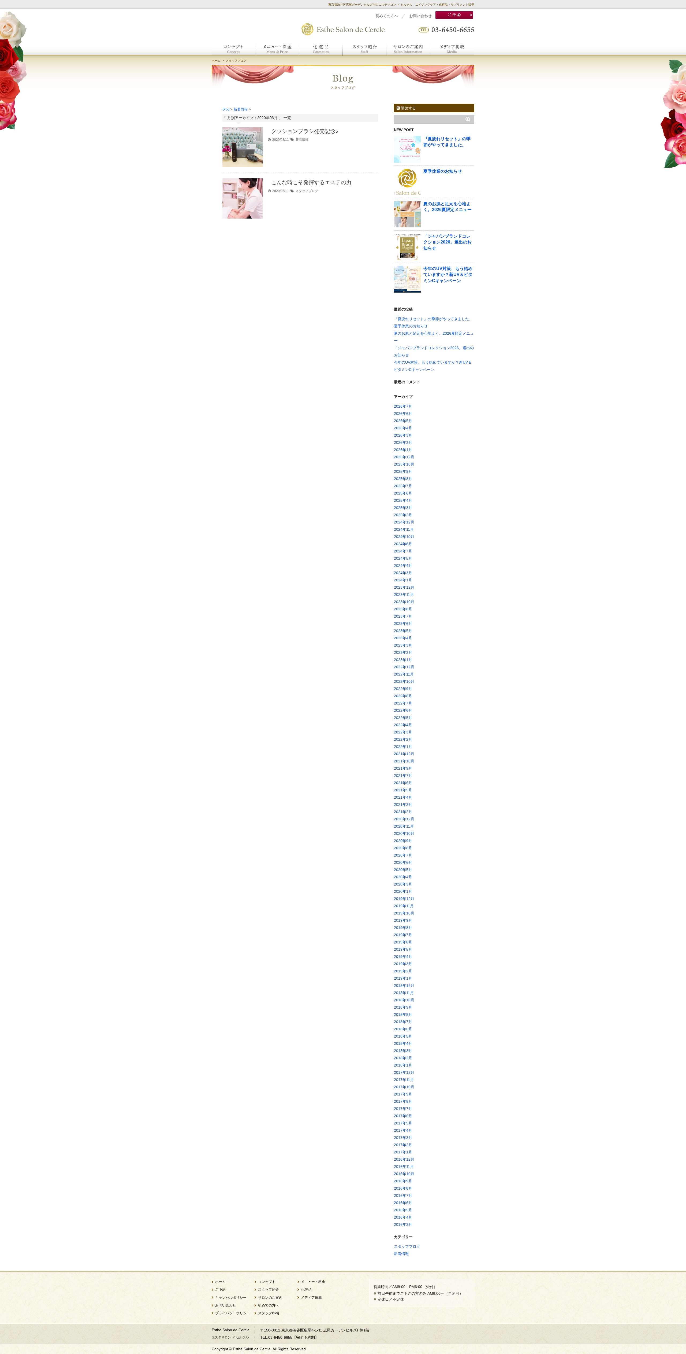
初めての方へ (386, 16)
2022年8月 (403, 696)
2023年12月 (404, 587)
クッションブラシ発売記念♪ (304, 131)
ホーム (216, 60)
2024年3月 (403, 573)
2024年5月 (403, 558)
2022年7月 (403, 703)
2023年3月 (403, 645)
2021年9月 (403, 768)
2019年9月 (403, 920)
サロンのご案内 (270, 1298)
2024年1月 (403, 580)
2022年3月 (403, 732)
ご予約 (220, 1290)
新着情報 (302, 140)
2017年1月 (403, 1152)
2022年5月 (403, 717)
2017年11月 (404, 1080)
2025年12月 (404, 457)
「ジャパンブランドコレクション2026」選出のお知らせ (447, 242)
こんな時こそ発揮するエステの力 (311, 182)
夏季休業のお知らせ (442, 171)
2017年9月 (403, 1094)
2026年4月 (403, 428)
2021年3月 (403, 804)
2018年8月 (403, 1014)
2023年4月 (403, 638)
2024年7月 (403, 551)
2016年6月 (403, 1203)
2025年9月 (403, 471)
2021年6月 (403, 783)
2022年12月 (404, 667)
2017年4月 (403, 1130)
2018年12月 (404, 985)
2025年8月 (403, 479)
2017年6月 (403, 1116)
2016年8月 (403, 1188)
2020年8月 (403, 848)
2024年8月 (403, 544)
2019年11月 (404, 906)
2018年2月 (403, 1058)
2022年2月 (403, 739)
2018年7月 (403, 1022)
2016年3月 (403, 1224)
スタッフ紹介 (268, 1290)
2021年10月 (404, 761)
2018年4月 (403, 1043)
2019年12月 (404, 898)
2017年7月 (403, 1108)
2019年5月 (403, 949)
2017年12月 (404, 1072)
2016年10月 (404, 1174)
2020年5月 (403, 870)
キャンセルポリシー (231, 1298)
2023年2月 (403, 652)
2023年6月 (403, 623)
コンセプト (266, 1282)
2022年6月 (403, 710)
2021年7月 (403, 775)
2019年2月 (403, 971)
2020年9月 (403, 841)
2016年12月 (404, 1159)
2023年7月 (403, 616)
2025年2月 (403, 515)
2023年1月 (403, 660)
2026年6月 (403, 413)
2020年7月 (403, 855)
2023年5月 (403, 631)
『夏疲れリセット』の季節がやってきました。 (433, 319)
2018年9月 (403, 1007)
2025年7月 (403, 486)
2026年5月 (403, 421)
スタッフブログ (307, 191)
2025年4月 (403, 500)
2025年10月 (404, 464)
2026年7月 (403, 406)
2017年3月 (403, 1137)
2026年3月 (403, 435)
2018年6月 (403, 1029)
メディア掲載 (311, 1298)
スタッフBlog (268, 1313)
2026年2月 (403, 442)
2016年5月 (403, 1210)
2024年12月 (404, 522)
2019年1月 (403, 978)
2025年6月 (403, 493)
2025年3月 (403, 508)
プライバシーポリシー (232, 1313)
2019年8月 (403, 927)
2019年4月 (403, 956)
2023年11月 (404, 594)
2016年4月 (403, 1217)
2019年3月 (403, 964)
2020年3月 (403, 884)
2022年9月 (403, 689)
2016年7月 (403, 1195)
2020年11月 (404, 826)
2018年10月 (404, 1000)
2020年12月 (404, 819)
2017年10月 (404, 1087)
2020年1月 (403, 891)
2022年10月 (404, 681)
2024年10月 (404, 536)
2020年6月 (403, 862)
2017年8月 (403, 1101)
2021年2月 (403, 812)
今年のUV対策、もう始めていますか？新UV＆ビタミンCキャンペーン (447, 274)
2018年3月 (403, 1051)
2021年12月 (404, 754)
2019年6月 (403, 942)
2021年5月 (403, 790)
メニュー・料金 (313, 1282)
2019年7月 (403, 935)
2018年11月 (404, 993)
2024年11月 (404, 529)
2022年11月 (404, 674)
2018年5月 (403, 1036)
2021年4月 (403, 797)
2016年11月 (404, 1166)
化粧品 (306, 1290)
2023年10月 (404, 602)
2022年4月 (403, 725)
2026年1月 (403, 450)
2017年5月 (403, 1123)
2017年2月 (403, 1145)
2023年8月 (403, 609)
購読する (408, 108)
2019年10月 (404, 913)
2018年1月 (403, 1065)
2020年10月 (404, 833)
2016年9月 (403, 1181)
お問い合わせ (420, 16)
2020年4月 (403, 877)
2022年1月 (403, 746)
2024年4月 (403, 565)
